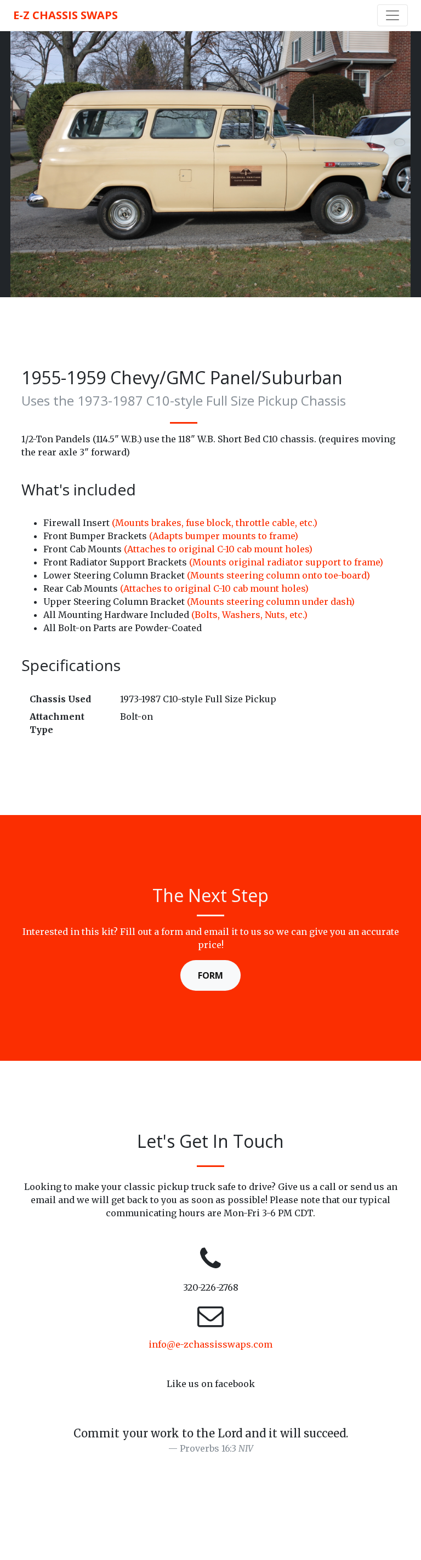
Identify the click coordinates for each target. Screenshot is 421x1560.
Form (210, 975)
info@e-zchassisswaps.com (210, 1344)
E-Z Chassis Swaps (65, 15)
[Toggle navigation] (392, 15)
